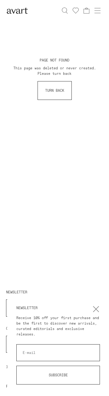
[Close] (96, 309)
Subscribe (58, 375)
